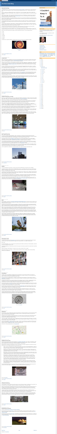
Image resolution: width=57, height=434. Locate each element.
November (42, 69)
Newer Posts (3, 430)
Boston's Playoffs (42, 48)
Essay (54, 53)
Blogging (41, 53)
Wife (48, 56)
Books (4, 427)
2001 (41, 108)
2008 (41, 99)
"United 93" (12, 138)
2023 (41, 63)
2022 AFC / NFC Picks (43, 47)
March (42, 79)
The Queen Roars (42, 45)
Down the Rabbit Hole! (19, 49)
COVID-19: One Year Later (6, 340)
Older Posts (35, 430)
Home (19, 430)
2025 (41, 60)
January (42, 82)
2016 (41, 89)
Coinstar (11, 283)
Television (41, 56)
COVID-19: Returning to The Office (7, 96)
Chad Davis (6, 377)
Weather (46, 56)
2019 (41, 85)
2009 (41, 98)
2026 (41, 59)
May (42, 77)
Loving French (4, 58)
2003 (41, 105)
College (48, 53)
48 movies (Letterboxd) (10, 409)
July (42, 74)
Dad (49, 53)
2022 (41, 64)
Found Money (4, 273)
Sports (51, 55)
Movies (6, 427)
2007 (41, 100)
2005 (41, 103)
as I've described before (24, 98)
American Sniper (12, 413)
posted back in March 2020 (21, 341)
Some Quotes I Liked (5, 238)
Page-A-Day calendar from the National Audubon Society (18, 201)
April (42, 78)
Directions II (4, 311)
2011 (41, 95)
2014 (41, 91)
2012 (41, 94)
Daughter (51, 53)
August (42, 73)
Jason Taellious (20, 89)
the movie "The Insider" (22, 9)
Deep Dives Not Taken (5, 8)
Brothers (45, 53)
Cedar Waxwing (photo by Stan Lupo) (19, 231)
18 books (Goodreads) (17, 409)
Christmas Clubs (22, 285)
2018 (41, 86)
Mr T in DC (21, 265)
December (42, 66)
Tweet (43, 56)
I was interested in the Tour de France (18, 60)
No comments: (10, 53)
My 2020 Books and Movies (6, 408)
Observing (4, 235)
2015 (41, 90)
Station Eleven (12, 410)
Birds (3, 200)
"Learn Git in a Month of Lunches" (48, 35)
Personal (4, 54)
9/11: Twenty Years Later (6, 134)
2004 (41, 104)
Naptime (3, 166)
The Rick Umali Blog (8, 3)
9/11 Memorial (22, 142)
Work (50, 56)
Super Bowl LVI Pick (42, 46)
